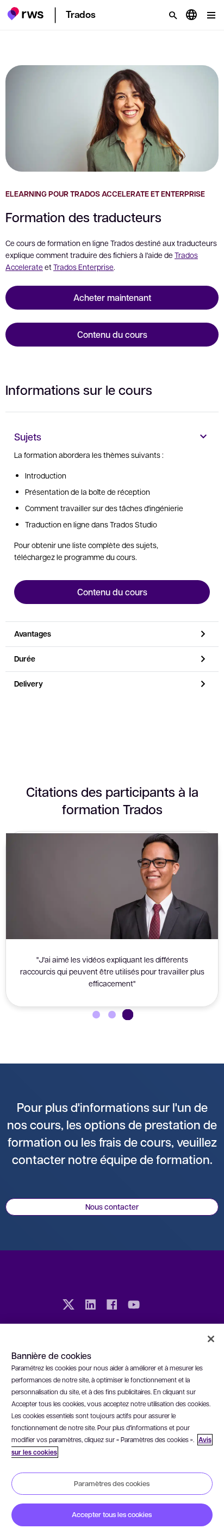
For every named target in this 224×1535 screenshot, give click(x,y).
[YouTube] (133, 1305)
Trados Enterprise (83, 267)
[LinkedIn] (90, 1305)
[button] (25, 13)
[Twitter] (68, 1305)
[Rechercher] (172, 15)
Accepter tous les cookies (112, 1514)
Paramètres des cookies (112, 1483)
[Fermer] (211, 1339)
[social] (155, 1305)
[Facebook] (112, 1305)
